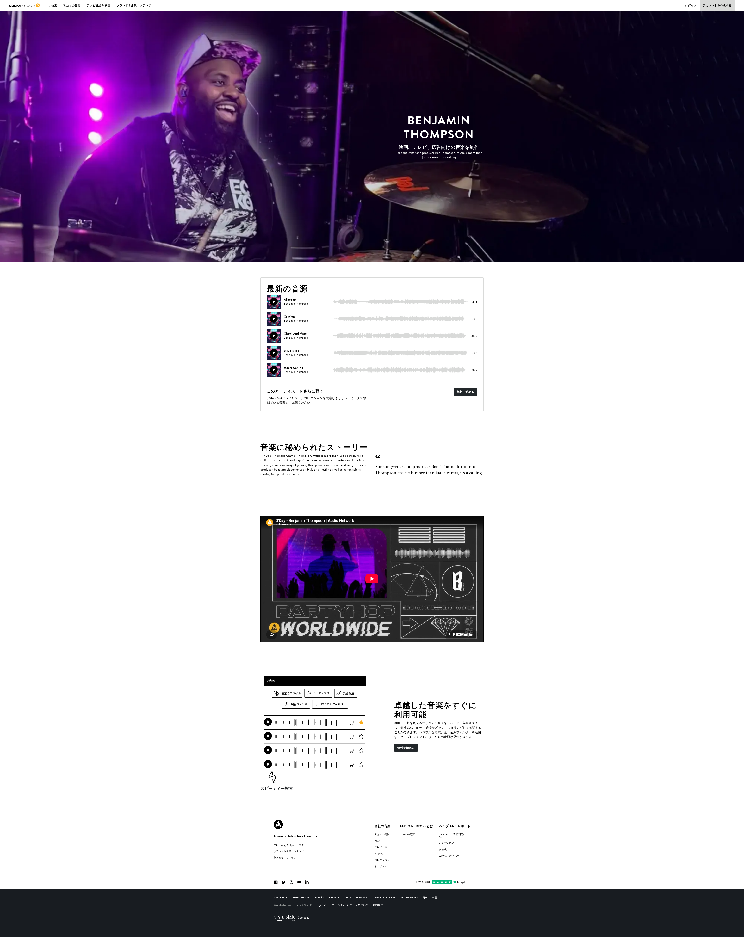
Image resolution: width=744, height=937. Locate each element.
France (334, 897)
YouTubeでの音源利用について (453, 836)
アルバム (380, 853)
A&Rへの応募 (407, 834)
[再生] (274, 302)
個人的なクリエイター (286, 857)
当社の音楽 (382, 826)
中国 (434, 897)
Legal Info (321, 905)
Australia (280, 897)
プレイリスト (382, 847)
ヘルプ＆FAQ (446, 843)
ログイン (691, 5)
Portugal (362, 897)
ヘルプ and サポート (454, 826)
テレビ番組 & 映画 (98, 5)
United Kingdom (384, 897)
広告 (301, 845)
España (319, 897)
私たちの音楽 (72, 5)
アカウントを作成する (717, 5)
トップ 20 (380, 866)
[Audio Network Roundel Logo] (278, 824)
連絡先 (443, 849)
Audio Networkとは (416, 826)
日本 (424, 897)
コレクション (382, 860)
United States (409, 897)
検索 (54, 5)
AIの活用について (449, 856)
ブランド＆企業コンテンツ (134, 5)
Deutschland (301, 897)
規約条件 (378, 905)
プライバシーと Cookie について (350, 905)
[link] (24, 5)
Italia (347, 897)
